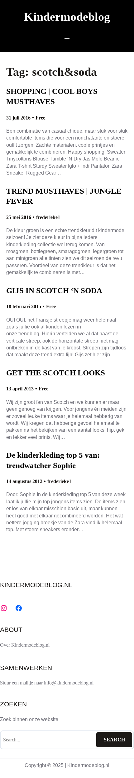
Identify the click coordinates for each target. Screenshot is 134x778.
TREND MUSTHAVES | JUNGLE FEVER (64, 196)
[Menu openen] (67, 39)
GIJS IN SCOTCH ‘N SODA (54, 290)
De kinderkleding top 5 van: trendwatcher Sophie (53, 460)
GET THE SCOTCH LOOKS (55, 373)
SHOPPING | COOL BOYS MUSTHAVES (52, 96)
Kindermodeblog (67, 16)
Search (114, 739)
